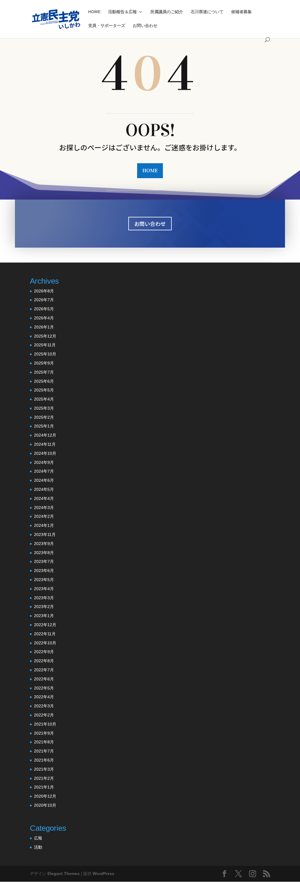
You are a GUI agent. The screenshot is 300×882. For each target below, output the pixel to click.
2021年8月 (44, 742)
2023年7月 (44, 561)
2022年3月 (44, 706)
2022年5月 (44, 688)
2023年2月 (44, 606)
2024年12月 (45, 435)
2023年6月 (44, 570)
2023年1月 (44, 615)
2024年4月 (44, 498)
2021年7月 (44, 751)
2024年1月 (44, 525)
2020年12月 (45, 796)
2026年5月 (44, 309)
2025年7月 (44, 372)
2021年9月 (44, 733)
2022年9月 (44, 651)
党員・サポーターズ (106, 25)
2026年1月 (44, 327)
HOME (94, 12)
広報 (38, 838)
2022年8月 (44, 660)
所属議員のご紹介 (166, 12)
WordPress (103, 873)
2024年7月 (44, 471)
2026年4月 (44, 318)
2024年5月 (44, 489)
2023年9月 (44, 543)
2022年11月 (45, 633)
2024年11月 (45, 444)
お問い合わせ (145, 25)
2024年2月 (44, 516)
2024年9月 (44, 462)
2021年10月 (45, 724)
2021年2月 (44, 778)
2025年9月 (44, 363)
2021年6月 (44, 760)
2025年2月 (44, 417)
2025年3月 (44, 408)
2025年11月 (45, 345)
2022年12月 (45, 624)
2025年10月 (45, 354)
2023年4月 (44, 588)
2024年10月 (45, 453)
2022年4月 (44, 696)
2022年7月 (44, 670)
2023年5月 (44, 579)
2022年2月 (44, 715)
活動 (38, 847)
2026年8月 (44, 291)
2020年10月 (45, 805)
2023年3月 (44, 597)
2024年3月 (44, 507)
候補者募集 (241, 12)
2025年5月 (44, 390)
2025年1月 (44, 426)
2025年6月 (44, 381)
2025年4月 (44, 399)
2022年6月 (44, 679)
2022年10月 (45, 643)
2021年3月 (44, 769)
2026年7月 (44, 299)
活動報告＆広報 (122, 12)
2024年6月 (44, 480)
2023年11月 (45, 534)
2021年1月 (44, 787)
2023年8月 (44, 552)
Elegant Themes (63, 873)
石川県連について (207, 12)
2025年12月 (45, 336)
